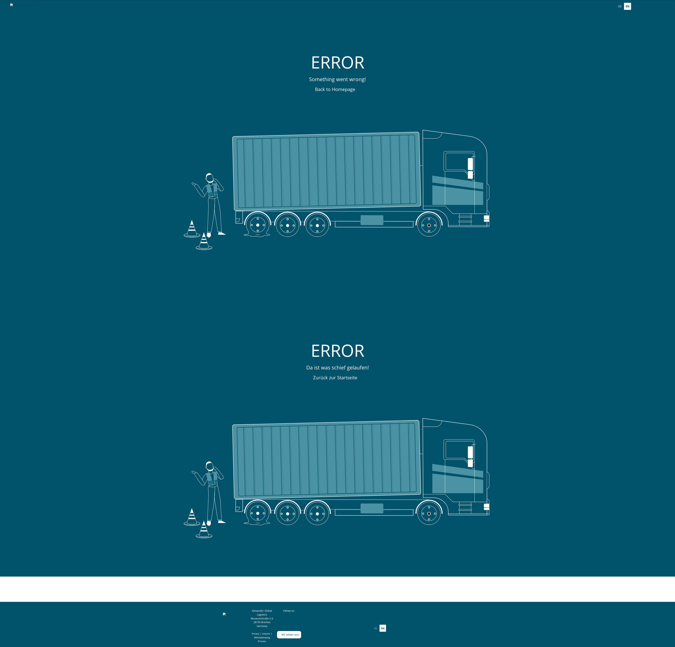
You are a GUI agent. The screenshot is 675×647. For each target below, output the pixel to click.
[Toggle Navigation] (669, 6)
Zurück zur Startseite (336, 377)
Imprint (266, 633)
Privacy (255, 633)
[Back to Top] (670, 642)
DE (620, 6)
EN (627, 6)
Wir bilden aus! (290, 634)
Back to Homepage (335, 89)
